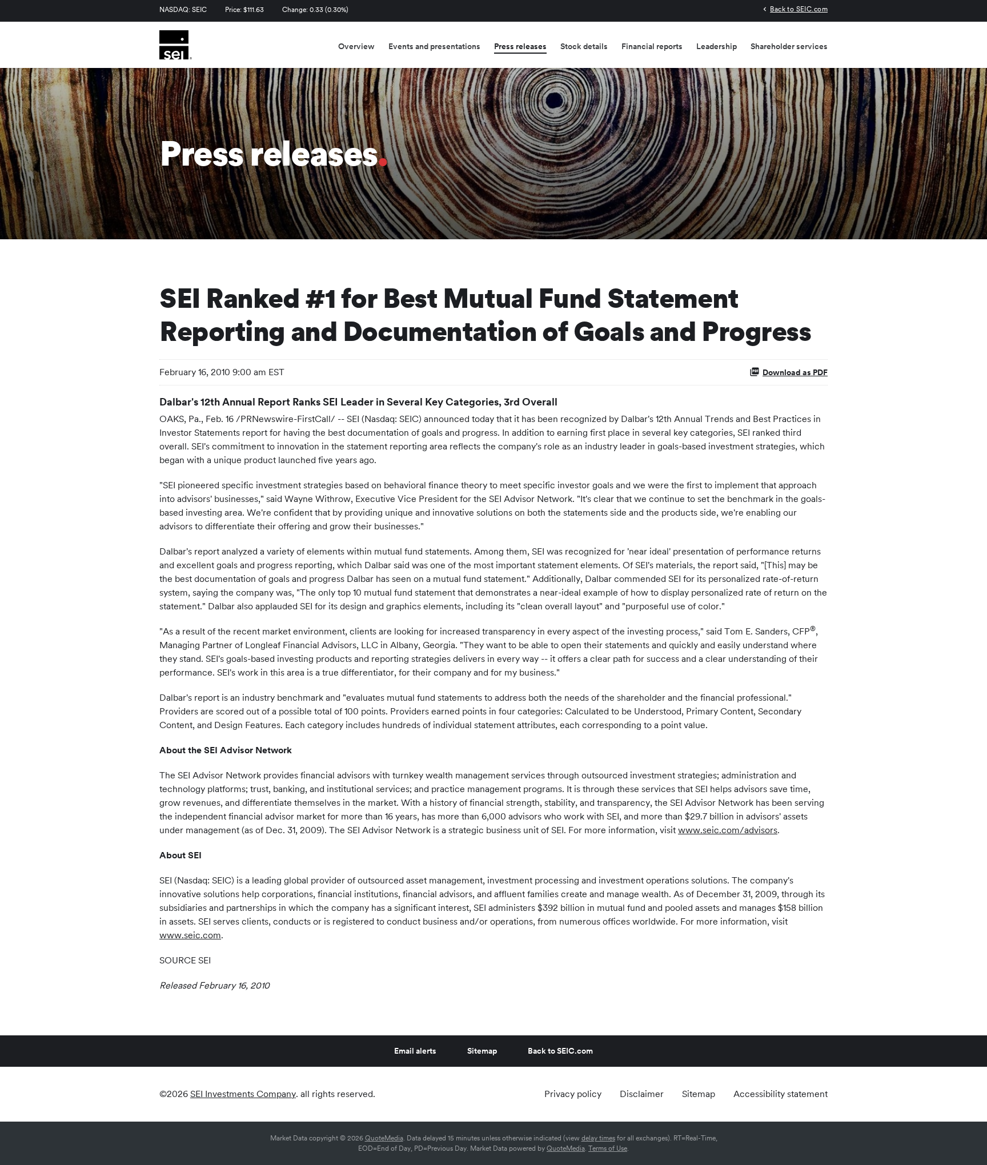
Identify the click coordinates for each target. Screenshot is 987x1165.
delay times (598, 1138)
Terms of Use (607, 1148)
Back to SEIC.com (799, 9)
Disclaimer (642, 1094)
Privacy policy (572, 1094)
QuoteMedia (384, 1138)
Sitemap (482, 1050)
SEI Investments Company (243, 1093)
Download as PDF (795, 372)
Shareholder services (789, 46)
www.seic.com (190, 935)
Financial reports (652, 46)
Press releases (520, 46)
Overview (356, 46)
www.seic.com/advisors (727, 830)
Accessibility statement (780, 1094)
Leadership (716, 46)
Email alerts (415, 1050)
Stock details (584, 46)
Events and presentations (434, 46)
